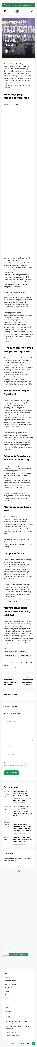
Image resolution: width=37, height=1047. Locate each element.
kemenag (23, 651)
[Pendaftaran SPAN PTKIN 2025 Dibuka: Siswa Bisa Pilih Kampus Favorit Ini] (7, 839)
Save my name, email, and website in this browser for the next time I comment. (16, 765)
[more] (16, 667)
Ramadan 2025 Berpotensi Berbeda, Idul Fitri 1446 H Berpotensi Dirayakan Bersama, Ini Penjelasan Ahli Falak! (22, 811)
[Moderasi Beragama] (18, 11)
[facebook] (12, 663)
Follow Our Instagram (19, 954)
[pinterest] (22, 663)
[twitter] (17, 663)
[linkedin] (31, 663)
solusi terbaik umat (10, 655)
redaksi (11, 50)
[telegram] (26, 663)
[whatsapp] (12, 667)
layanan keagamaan (11, 485)
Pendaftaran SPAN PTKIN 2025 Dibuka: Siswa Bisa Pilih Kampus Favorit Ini (22, 839)
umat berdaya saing (25, 655)
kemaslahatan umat (11, 651)
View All (31, 787)
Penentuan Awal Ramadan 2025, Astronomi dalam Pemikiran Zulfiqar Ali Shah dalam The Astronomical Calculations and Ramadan (22, 826)
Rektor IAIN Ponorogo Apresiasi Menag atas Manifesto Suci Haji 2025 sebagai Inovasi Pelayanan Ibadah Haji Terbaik (22, 796)
